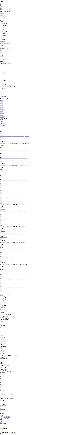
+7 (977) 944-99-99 (5, 417)
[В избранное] (1, 132)
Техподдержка (2, 413)
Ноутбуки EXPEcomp (4, 296)
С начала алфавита (2, 120)
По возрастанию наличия (3, 124)
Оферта (1, 433)
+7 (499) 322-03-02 (5, 9)
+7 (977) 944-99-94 (5, 11)
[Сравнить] (1, 133)
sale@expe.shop (2, 13)
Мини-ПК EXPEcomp (3, 405)
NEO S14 (4, 297)
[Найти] (1, 8)
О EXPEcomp (2, 406)
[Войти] (0, 66)
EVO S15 (4, 299)
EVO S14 (4, 298)
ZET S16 (4, 300)
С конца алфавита (2, 121)
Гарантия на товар (2, 412)
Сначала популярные (3, 122)
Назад (4, 83)
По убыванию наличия (3, 125)
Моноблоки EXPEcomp (3, 404)
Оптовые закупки (4, 39)
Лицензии (3, 38)
